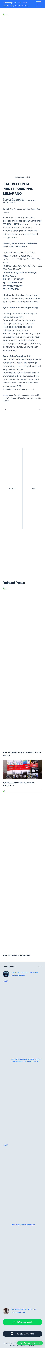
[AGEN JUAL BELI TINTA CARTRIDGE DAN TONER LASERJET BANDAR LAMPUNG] (6, 1060)
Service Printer (26, 201)
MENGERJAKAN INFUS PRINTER (23, 1224)
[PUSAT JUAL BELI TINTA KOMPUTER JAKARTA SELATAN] (6, 974)
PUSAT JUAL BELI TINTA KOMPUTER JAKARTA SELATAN (24, 974)
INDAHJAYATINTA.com (15, 2)
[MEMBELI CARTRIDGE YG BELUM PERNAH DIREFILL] (6, 1311)
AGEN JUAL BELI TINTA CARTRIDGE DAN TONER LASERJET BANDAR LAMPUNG (26, 1060)
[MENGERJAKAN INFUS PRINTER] (6, 1225)
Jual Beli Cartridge (12, 201)
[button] (30, 1343)
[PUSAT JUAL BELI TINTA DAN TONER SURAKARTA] (22, 769)
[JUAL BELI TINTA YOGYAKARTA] (22, 871)
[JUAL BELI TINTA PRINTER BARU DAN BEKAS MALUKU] (22, 668)
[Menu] (38, 3)
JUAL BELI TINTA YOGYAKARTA (16, 955)
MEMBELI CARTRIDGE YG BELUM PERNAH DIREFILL (23, 1311)
